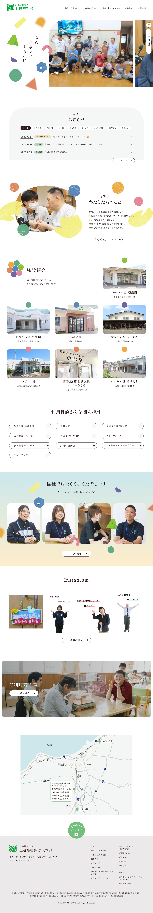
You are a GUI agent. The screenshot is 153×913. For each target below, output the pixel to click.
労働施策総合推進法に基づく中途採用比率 (80, 893)
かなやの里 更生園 (98, 855)
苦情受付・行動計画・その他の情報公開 (130, 878)
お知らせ (129, 8)
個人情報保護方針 (126, 883)
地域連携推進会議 (117, 896)
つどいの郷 (95, 867)
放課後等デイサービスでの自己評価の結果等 (94, 896)
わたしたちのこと (72, 8)
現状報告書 (43, 896)
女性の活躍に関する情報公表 (54, 893)
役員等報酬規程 (127, 893)
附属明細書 (34, 896)
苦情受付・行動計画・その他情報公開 (31, 893)
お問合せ (141, 8)
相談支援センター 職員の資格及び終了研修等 (64, 896)
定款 (96, 893)
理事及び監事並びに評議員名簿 (110, 893)
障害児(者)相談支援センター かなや (102, 872)
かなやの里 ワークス (99, 863)
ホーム (93, 846)
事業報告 (122, 872)
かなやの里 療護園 (98, 850)
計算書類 (136, 893)
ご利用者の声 (124, 853)
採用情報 (122, 857)
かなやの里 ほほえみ (99, 878)
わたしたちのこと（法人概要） (126, 847)
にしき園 (94, 859)
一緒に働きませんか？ (110, 8)
